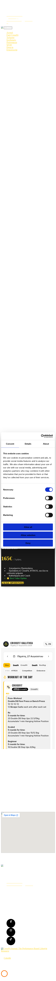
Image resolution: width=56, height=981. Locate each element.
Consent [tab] (10, 444)
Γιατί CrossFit (12, 35)
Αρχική (10, 32)
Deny (28, 543)
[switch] (49, 498)
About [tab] (46, 444)
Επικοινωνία (12, 50)
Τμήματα (10, 37)
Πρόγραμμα (12, 42)
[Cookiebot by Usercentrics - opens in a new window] (41, 436)
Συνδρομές (11, 40)
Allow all (28, 527)
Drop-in (10, 47)
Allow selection (28, 535)
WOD (9, 45)
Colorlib (7, 958)
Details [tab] (28, 444)
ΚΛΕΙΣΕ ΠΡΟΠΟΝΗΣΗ (12, 583)
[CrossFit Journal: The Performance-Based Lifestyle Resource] (28, 951)
